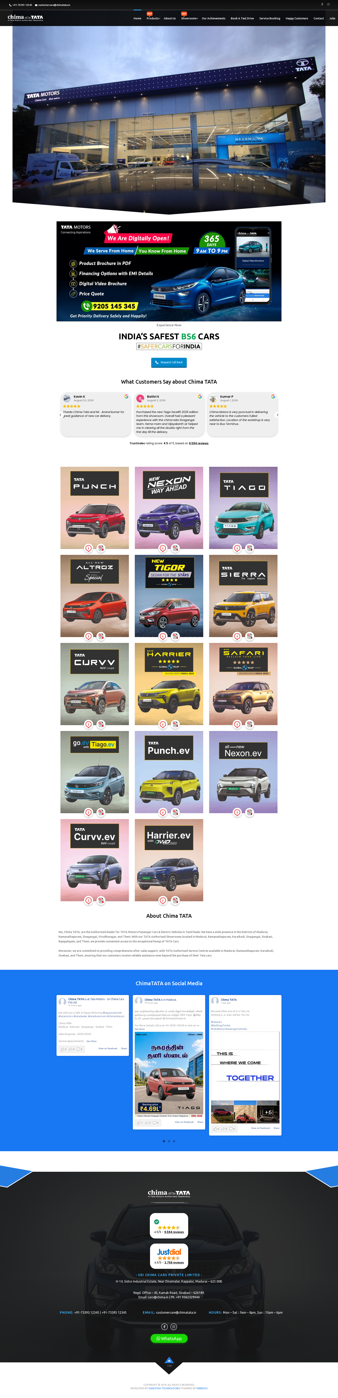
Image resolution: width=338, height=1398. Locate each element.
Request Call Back (172, 362)
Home (137, 18)
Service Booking (269, 18)
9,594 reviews (199, 443)
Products (152, 18)
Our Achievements (213, 18)
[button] (277, 415)
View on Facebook (108, 1122)
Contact (319, 18)
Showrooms (188, 18)
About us (170, 18)
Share (124, 1122)
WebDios (202, 1388)
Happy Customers (297, 18)
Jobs (332, 18)
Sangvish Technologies (164, 1388)
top (169, 1366)
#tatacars (140, 1021)
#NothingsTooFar (144, 1025)
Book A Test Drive (242, 18)
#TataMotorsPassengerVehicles (153, 1029)
